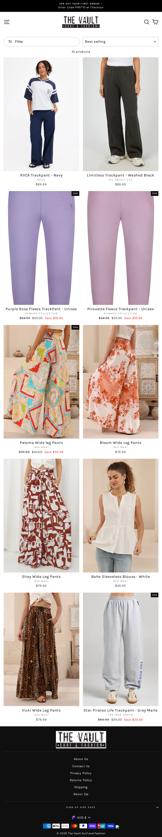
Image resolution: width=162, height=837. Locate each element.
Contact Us (80, 766)
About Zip (80, 794)
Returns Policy (81, 780)
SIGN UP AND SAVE (81, 807)
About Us (81, 759)
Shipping (81, 787)
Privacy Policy (81, 773)
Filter (18, 41)
